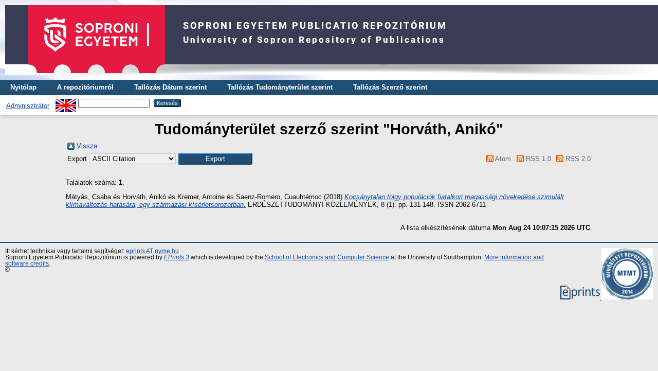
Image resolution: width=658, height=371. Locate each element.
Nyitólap (23, 87)
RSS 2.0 (577, 159)
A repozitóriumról (85, 87)
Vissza (87, 146)
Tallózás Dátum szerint (170, 87)
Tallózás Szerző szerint (390, 87)
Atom (502, 159)
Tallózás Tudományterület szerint (280, 87)
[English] (66, 103)
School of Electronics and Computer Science (327, 257)
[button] (215, 159)
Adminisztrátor (27, 106)
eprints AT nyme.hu (152, 251)
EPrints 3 (176, 257)
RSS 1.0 (537, 159)
